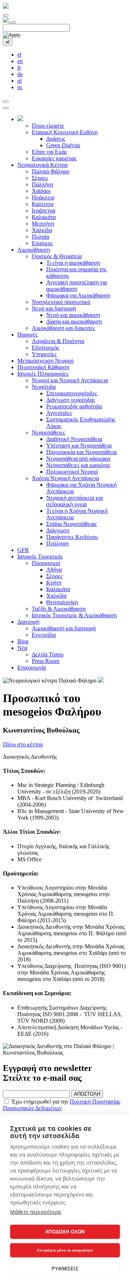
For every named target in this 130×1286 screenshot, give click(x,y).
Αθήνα (54, 569)
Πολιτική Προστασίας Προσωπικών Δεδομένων (61, 1105)
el (7, 42)
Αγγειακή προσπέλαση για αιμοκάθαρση (76, 285)
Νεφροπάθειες (48, 432)
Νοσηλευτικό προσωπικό (61, 302)
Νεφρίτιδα (44, 387)
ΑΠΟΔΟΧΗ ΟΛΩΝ (64, 1232)
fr (19, 68)
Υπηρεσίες (44, 354)
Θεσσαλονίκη (62, 602)
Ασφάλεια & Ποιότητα (58, 341)
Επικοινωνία (31, 667)
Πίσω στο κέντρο (23, 744)
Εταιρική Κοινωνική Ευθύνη (65, 132)
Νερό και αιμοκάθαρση (73, 315)
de (20, 74)
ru (19, 87)
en (20, 61)
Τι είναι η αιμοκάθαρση (73, 263)
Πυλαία (40, 237)
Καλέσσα (42, 204)
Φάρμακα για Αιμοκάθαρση (78, 295)
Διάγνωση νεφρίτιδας (70, 400)
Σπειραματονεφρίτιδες (71, 393)
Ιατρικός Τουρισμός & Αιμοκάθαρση (74, 615)
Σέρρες (40, 178)
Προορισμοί (46, 563)
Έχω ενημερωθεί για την (61, 1105)
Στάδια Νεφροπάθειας (71, 524)
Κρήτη (53, 583)
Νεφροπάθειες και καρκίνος (78, 465)
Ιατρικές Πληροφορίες (43, 374)
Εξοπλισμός (45, 348)
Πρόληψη (57, 543)
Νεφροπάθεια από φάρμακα (78, 459)
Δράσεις (55, 139)
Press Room (45, 661)
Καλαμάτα (44, 217)
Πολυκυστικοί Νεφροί (72, 472)
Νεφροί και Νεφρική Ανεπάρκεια (70, 380)
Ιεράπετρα (43, 210)
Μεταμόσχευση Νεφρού (45, 361)
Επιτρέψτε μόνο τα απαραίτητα (65, 1250)
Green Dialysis (63, 145)
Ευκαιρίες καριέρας (54, 158)
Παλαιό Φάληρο (50, 171)
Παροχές (27, 334)
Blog (23, 641)
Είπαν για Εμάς (49, 152)
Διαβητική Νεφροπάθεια (74, 439)
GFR (23, 550)
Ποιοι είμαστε (48, 126)
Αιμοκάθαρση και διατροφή (64, 628)
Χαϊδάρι (41, 191)
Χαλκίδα (42, 230)
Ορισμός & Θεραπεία (57, 256)
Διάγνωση (57, 530)
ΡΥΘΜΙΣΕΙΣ (65, 1268)
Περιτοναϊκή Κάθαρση (43, 367)
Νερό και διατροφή (54, 308)
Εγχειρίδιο (44, 635)
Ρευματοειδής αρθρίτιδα (74, 406)
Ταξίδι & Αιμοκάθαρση (59, 609)
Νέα (22, 648)
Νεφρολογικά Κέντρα (42, 165)
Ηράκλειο (43, 197)
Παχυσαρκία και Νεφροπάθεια (81, 452)
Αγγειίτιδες (59, 413)
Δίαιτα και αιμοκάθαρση (74, 321)
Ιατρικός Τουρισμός (40, 556)
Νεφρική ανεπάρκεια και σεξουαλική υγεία (74, 501)
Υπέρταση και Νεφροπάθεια (79, 445)
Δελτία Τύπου (48, 654)
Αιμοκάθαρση (33, 250)
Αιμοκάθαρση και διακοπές (63, 328)
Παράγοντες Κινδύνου (72, 537)
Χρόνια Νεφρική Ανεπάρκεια (65, 478)
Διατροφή (28, 622)
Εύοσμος (42, 243)
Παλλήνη (42, 184)
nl (19, 81)
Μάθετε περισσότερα (35, 1211)
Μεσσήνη (43, 223)
